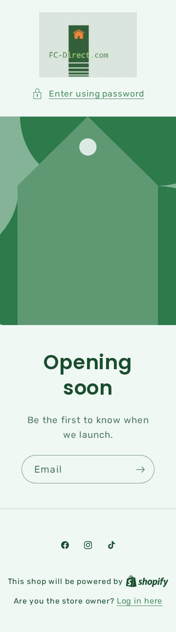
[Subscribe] (140, 469)
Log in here (140, 601)
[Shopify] (147, 581)
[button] (88, 94)
